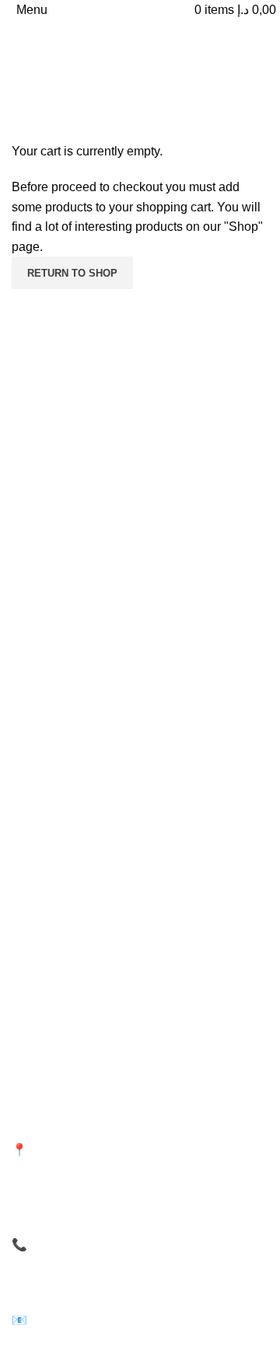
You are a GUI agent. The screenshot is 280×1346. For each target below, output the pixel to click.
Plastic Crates (45, 928)
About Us (34, 796)
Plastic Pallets (45, 902)
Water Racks (43, 955)
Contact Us (39, 824)
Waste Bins (179, 928)
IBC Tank (174, 981)
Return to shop (72, 273)
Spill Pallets (180, 902)
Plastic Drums (185, 955)
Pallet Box (36, 981)
